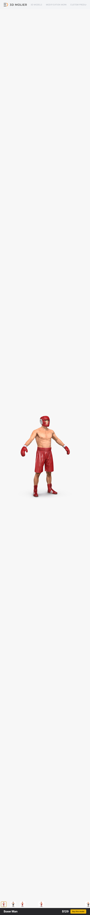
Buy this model (78, 911)
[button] (5, 904)
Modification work (56, 5)
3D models (36, 5)
